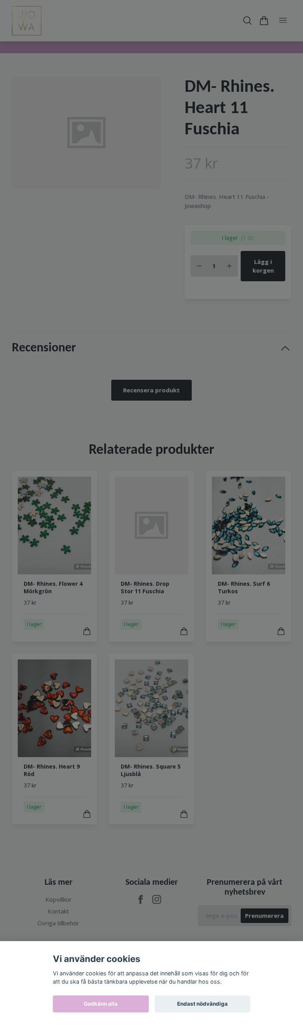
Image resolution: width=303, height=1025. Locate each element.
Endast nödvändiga (202, 1004)
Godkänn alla (101, 1004)
